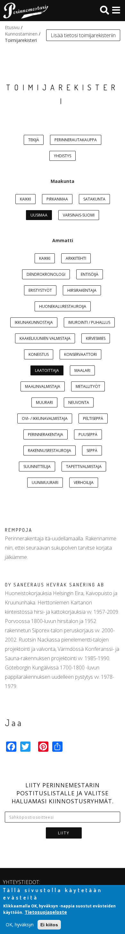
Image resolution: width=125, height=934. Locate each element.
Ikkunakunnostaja (34, 322)
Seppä (92, 450)
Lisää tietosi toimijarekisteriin (83, 35)
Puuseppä (88, 434)
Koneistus (39, 354)
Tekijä (33, 140)
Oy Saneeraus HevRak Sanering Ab (54, 585)
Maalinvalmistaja (42, 386)
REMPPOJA (18, 530)
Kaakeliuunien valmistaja (45, 338)
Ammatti (62, 240)
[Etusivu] (24, 11)
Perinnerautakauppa (75, 140)
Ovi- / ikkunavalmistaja (45, 418)
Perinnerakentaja (45, 434)
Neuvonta (78, 402)
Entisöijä (89, 274)
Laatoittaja (47, 370)
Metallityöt (88, 386)
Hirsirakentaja (81, 290)
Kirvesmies (95, 338)
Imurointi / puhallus (89, 322)
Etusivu (12, 27)
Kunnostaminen (21, 34)
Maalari (82, 370)
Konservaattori (80, 354)
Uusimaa (38, 215)
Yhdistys (62, 156)
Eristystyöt (40, 290)
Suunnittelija (37, 466)
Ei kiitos (49, 924)
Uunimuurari (45, 482)
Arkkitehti (76, 258)
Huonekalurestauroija (62, 306)
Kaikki (25, 199)
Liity (64, 833)
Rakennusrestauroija (49, 450)
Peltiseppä (93, 418)
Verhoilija (84, 482)
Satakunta (94, 199)
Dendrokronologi (46, 274)
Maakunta (62, 181)
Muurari (44, 402)
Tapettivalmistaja (84, 466)
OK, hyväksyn (20, 925)
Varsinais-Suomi (79, 215)
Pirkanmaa (57, 199)
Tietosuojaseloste (46, 912)
